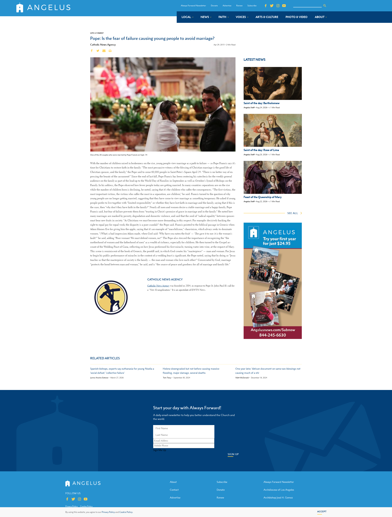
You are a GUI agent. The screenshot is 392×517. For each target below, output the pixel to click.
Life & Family (97, 33)
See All (292, 213)
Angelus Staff (249, 107)
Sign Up (233, 454)
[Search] (325, 6)
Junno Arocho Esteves (99, 377)
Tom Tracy (167, 377)
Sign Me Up (159, 450)
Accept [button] (322, 511)
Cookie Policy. (126, 512)
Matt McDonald (242, 377)
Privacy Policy (108, 512)
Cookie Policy (86, 506)
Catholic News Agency (103, 44)
